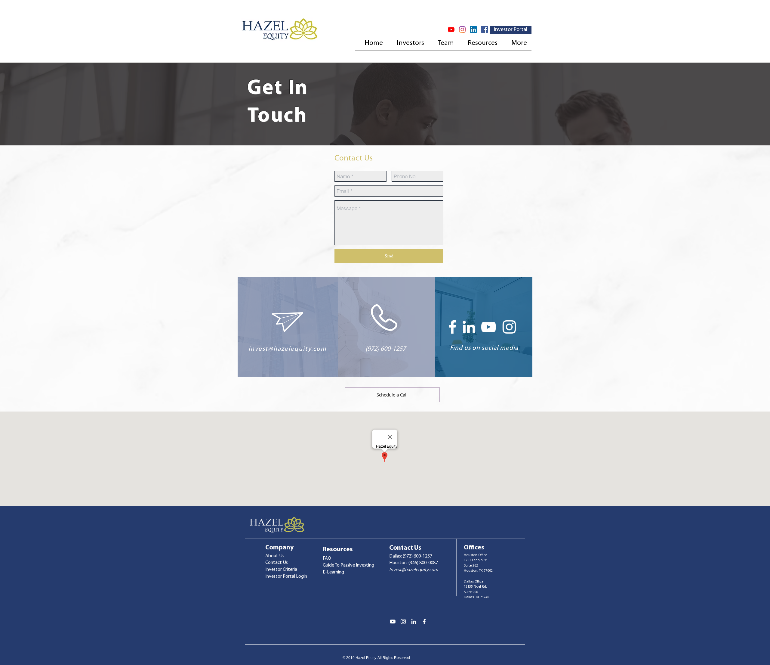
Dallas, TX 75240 (476, 597)
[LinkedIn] (473, 29)
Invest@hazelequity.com (287, 349)
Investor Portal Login (286, 576)
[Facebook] (484, 29)
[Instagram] (462, 29)
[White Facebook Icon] (452, 327)
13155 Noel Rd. (475, 587)
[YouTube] (451, 29)
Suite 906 (471, 592)
